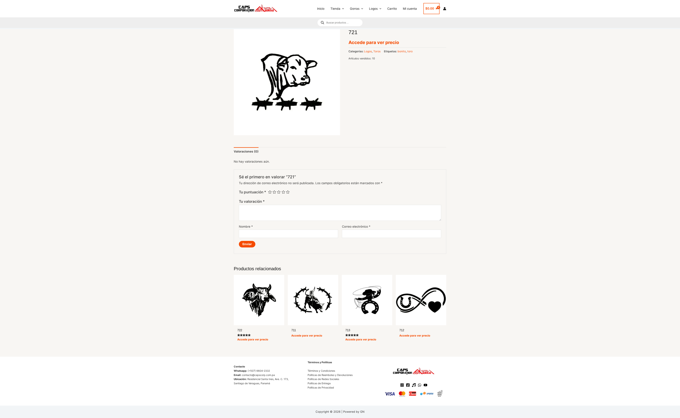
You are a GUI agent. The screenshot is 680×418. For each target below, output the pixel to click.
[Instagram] (402, 385)
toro (410, 51)
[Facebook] (408, 385)
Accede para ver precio (373, 42)
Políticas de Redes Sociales (323, 379)
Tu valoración (252, 201)
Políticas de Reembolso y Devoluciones (330, 374)
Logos (368, 51)
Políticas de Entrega (319, 383)
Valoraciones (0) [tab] (246, 151)
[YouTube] (425, 385)
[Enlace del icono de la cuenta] (444, 8)
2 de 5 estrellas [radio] (274, 192)
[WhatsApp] (419, 385)
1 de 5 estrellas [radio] (270, 192)
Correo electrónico (356, 226)
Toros (377, 51)
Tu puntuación (252, 192)
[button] (342, 8)
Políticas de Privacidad (321, 387)
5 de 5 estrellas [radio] (288, 192)
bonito (402, 51)
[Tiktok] (414, 385)
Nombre (246, 226)
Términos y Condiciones (321, 370)
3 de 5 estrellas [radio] (278, 192)
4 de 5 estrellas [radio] (283, 192)
